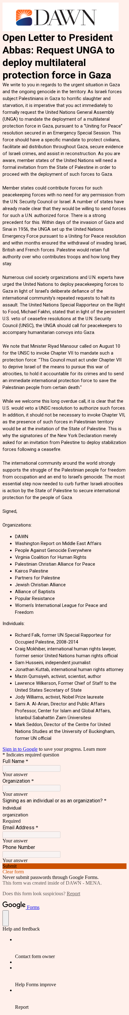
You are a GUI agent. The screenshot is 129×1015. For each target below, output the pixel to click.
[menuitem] (70, 948)
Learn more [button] (94, 749)
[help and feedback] (6, 918)
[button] (64, 866)
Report (73, 893)
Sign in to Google (20, 749)
